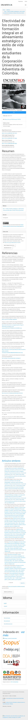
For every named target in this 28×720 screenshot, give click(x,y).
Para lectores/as (7, 618)
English (5, 603)
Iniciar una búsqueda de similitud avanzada (16, 586)
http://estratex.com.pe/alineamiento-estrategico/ (11, 358)
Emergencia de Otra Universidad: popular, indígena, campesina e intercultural (14, 567)
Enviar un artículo (8, 591)
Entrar (26, 1)
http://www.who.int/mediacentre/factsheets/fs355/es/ (12, 393)
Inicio (4, 9)
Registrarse (20, 1)
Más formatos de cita (9, 245)
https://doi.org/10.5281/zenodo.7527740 (13, 119)
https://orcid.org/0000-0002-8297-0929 (9, 143)
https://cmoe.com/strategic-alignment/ (9, 319)
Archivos (8, 9)
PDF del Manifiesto (14, 681)
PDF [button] (14, 112)
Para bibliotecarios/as (8, 623)
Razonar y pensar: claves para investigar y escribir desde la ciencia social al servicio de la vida (15, 520)
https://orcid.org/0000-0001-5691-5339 (9, 133)
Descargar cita (7, 247)
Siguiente (23, 583)
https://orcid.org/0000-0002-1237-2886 (9, 138)
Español (5, 606)
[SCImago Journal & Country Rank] (10, 638)
